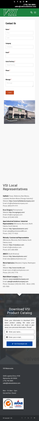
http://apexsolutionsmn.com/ (18, 229)
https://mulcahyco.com (16, 245)
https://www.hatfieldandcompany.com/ (22, 201)
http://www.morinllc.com (17, 268)
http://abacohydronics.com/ (18, 256)
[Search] (30, 12)
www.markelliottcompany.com (19, 279)
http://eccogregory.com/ (17, 212)
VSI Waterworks (8, 368)
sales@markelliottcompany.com (17, 281)
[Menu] (35, 12)
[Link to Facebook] (17, 1)
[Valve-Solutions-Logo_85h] (16, 12)
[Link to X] (14, 1)
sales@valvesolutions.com (11, 383)
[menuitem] (30, 12)
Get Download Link (20, 344)
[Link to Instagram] (23, 1)
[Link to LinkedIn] (20, 1)
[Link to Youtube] (26, 1)
